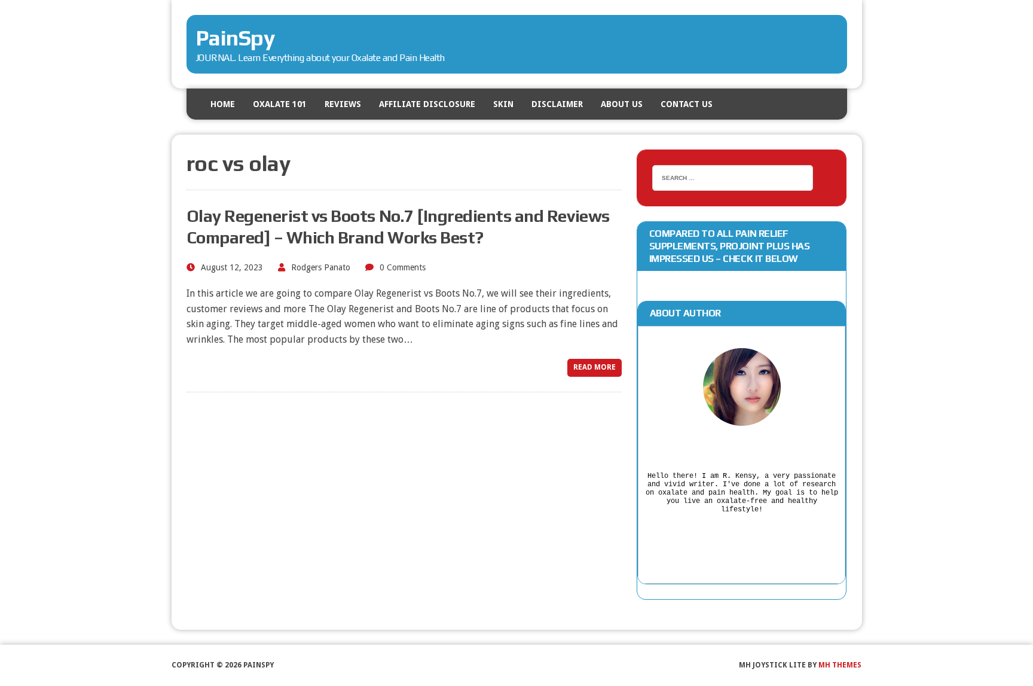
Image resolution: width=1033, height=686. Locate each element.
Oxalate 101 (280, 104)
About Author (685, 313)
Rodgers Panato (320, 267)
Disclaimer (557, 104)
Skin (503, 104)
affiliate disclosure (427, 104)
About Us (622, 104)
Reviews (343, 104)
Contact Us (687, 104)
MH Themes (839, 665)
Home (222, 104)
